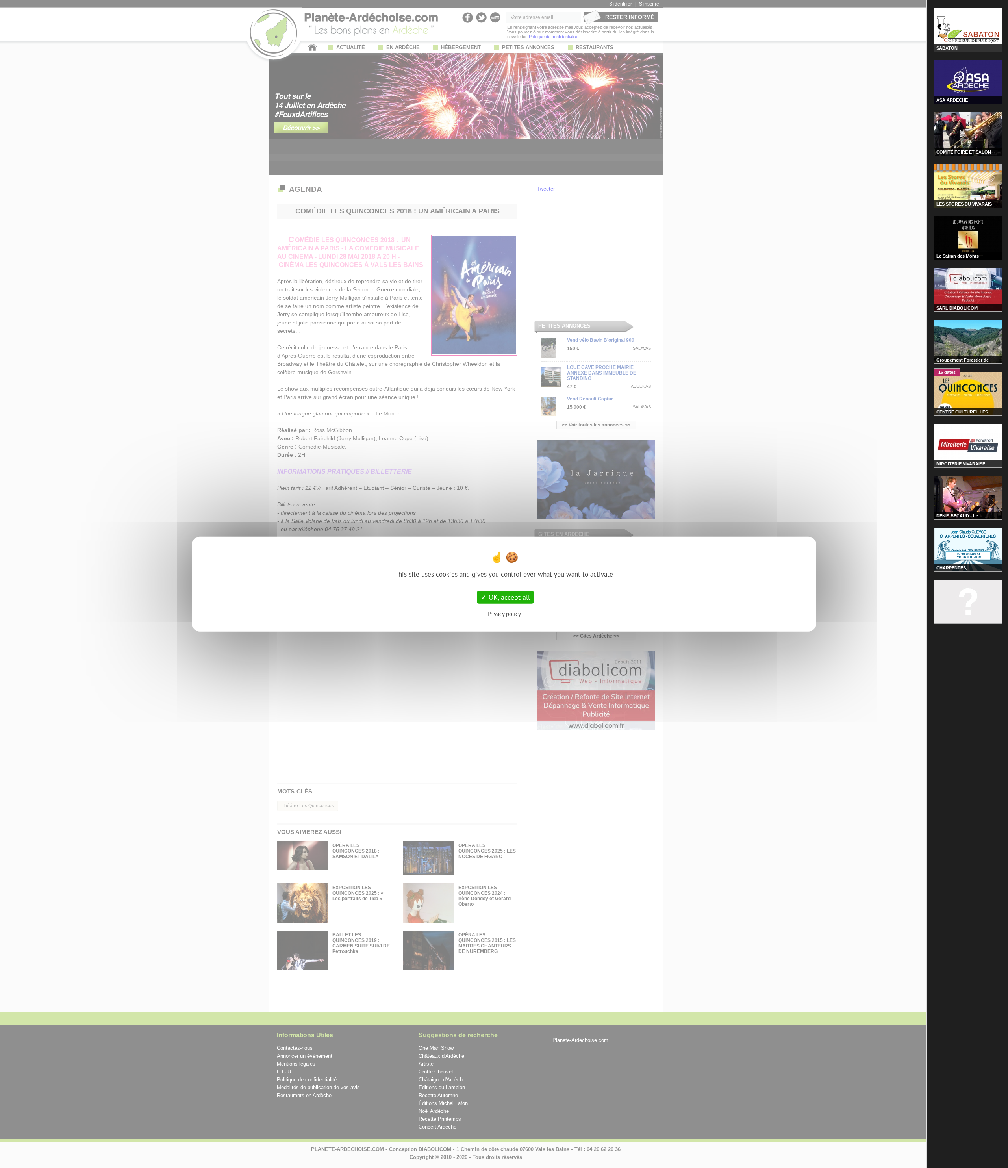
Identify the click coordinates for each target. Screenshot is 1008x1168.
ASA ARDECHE (952, 100)
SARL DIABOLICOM (957, 308)
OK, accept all (508, 597)
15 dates (947, 372)
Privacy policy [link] (504, 613)
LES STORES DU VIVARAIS (964, 204)
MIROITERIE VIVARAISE (960, 464)
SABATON (947, 48)
